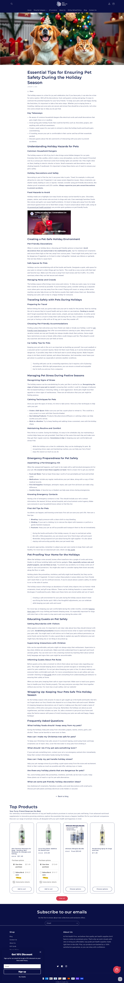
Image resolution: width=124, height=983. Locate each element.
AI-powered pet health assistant (39, 207)
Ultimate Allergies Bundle (74, 848)
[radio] (14, 864)
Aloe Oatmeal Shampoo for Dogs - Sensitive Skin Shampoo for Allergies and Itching (21, 851)
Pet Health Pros (64, 982)
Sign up (22, 971)
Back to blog (63, 796)
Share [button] (31, 91)
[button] (12, 4)
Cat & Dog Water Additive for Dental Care (47, 849)
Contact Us (13, 940)
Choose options (75, 889)
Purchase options (18, 860)
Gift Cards (13, 946)
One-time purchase (19, 866)
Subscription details (23, 882)
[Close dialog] (40, 952)
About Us (13, 943)
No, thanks (22, 977)
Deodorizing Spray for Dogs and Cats (102, 849)
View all (62, 898)
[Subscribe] (77, 923)
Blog (11, 936)
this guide (71, 550)
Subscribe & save (20, 874)
